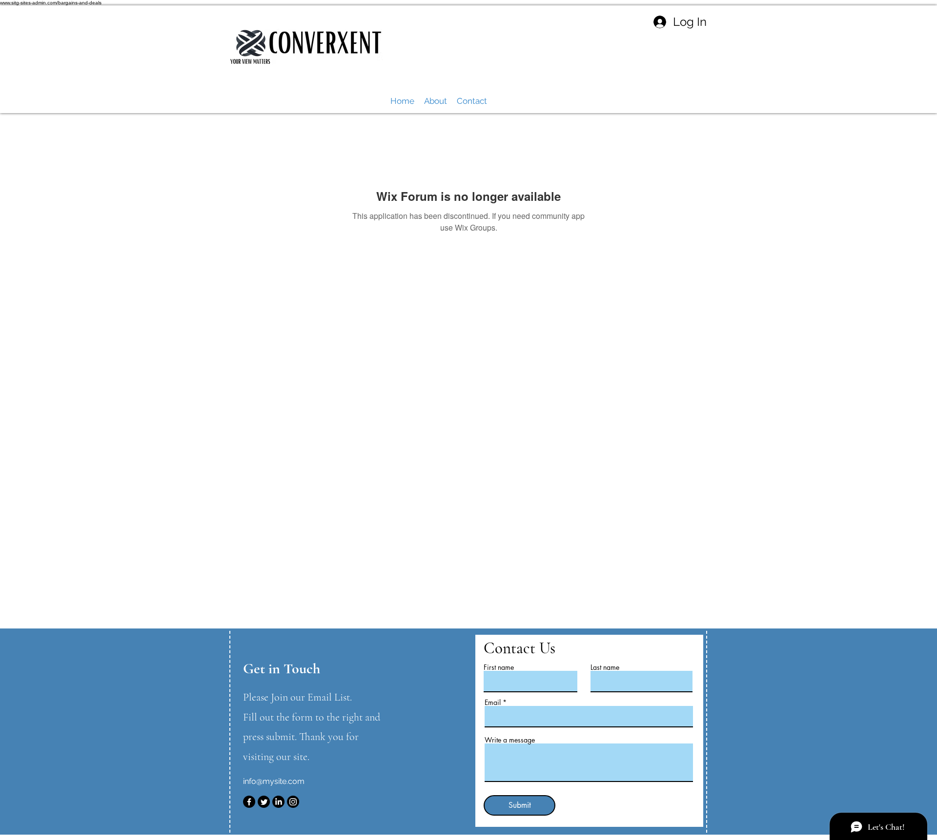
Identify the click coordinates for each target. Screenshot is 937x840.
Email (493, 702)
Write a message (510, 740)
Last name (605, 667)
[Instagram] (293, 802)
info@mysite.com (274, 781)
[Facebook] (249, 802)
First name (499, 667)
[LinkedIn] (278, 802)
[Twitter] (264, 802)
